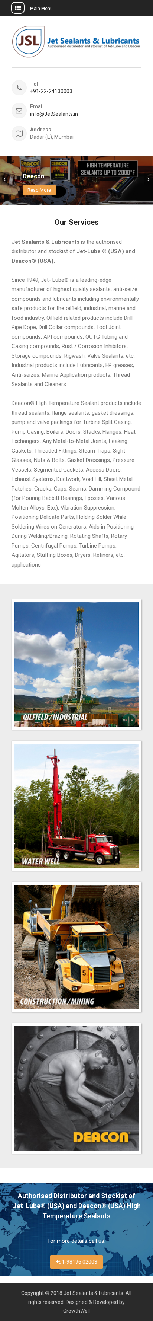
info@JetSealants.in (54, 114)
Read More (43, 190)
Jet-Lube (39, 169)
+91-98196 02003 (76, 1262)
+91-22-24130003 (51, 91)
